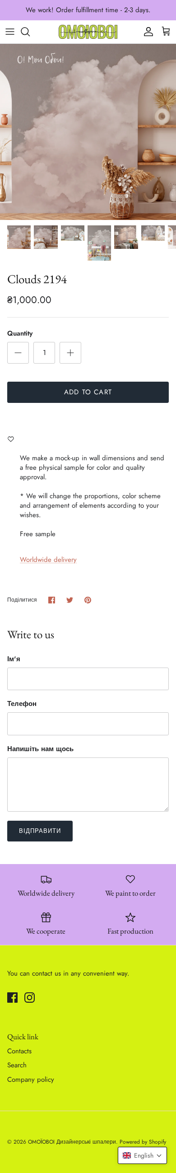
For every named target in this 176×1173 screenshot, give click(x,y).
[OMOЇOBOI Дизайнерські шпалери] (88, 32)
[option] (88, 132)
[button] (142, 1155)
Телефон (22, 704)
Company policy (30, 1079)
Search (17, 1065)
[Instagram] (29, 997)
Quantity (19, 333)
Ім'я (13, 659)
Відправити (40, 831)
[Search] (30, 32)
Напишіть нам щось (40, 749)
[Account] (146, 32)
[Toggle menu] (10, 32)
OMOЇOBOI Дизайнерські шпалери (72, 1142)
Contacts (19, 1051)
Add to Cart (88, 392)
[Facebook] (12, 997)
